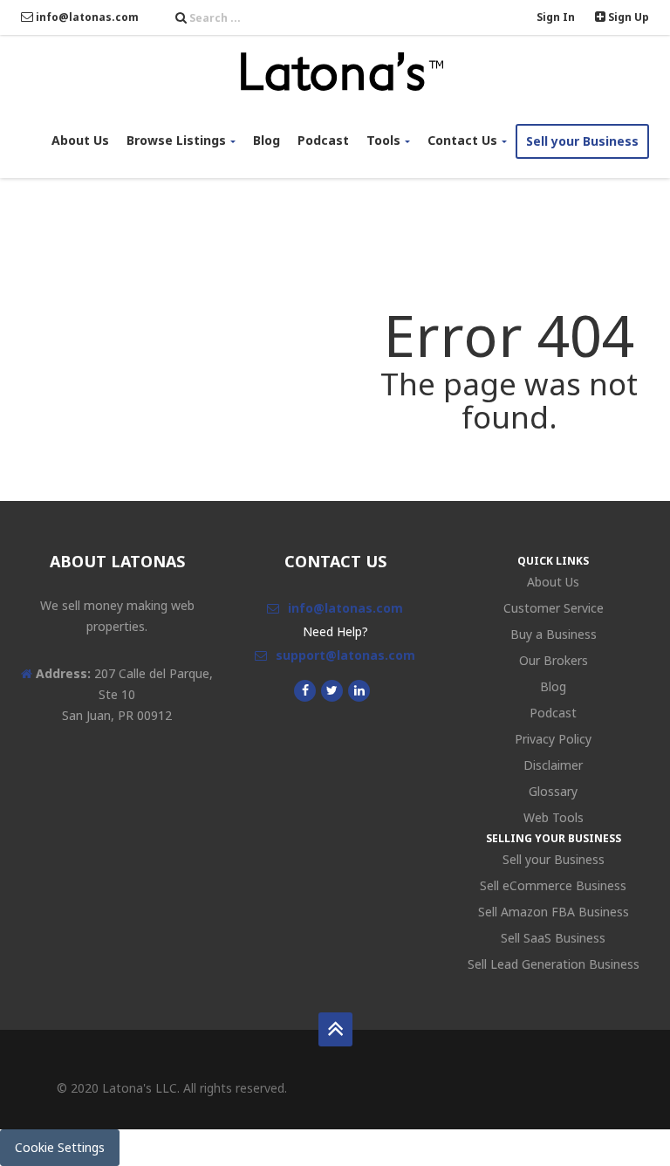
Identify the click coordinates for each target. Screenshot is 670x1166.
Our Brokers (553, 660)
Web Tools (553, 817)
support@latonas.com (345, 655)
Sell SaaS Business (553, 937)
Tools (383, 140)
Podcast (323, 140)
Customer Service (553, 608)
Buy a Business (553, 634)
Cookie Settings (60, 1147)
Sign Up (627, 17)
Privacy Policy (553, 738)
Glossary (553, 791)
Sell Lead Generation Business (553, 964)
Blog (266, 140)
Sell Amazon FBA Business (553, 911)
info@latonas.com (86, 17)
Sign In (556, 17)
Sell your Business (582, 141)
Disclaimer (553, 765)
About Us (80, 140)
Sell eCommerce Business (553, 885)
